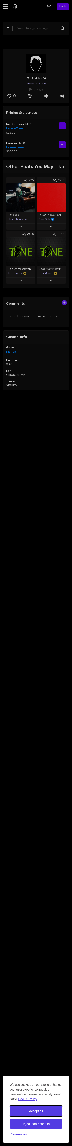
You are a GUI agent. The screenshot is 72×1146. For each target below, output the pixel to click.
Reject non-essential (36, 1123)
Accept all (36, 1111)
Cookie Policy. (27, 1099)
